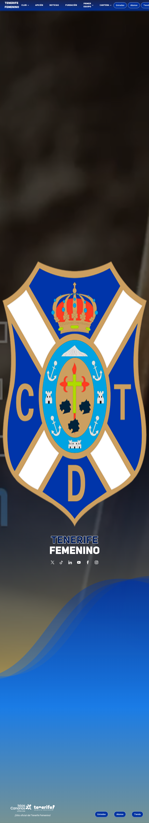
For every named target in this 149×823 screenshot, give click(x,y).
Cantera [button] (104, 5)
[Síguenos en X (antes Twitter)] (52, 562)
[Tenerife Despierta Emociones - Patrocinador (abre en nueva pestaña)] (44, 808)
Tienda (137, 814)
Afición (39, 5)
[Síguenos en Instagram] (96, 562)
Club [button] (24, 5)
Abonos (133, 5)
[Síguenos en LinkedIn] (70, 562)
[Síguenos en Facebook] (88, 562)
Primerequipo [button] (87, 5)
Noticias (54, 5)
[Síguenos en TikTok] (61, 562)
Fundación (72, 6)
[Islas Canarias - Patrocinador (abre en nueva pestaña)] (21, 808)
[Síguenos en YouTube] (79, 562)
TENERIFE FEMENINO (12, 5)
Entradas (120, 5)
